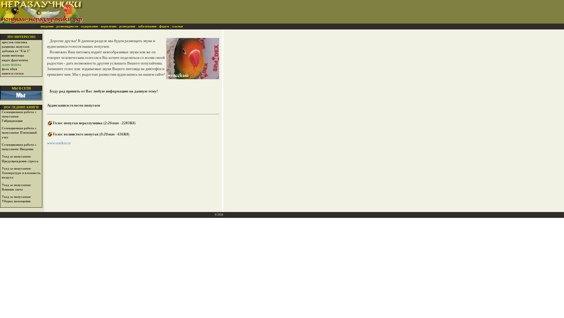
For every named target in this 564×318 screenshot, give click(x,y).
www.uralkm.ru (59, 143)
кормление (109, 26)
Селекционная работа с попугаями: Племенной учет (19, 133)
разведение (127, 26)
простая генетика (14, 42)
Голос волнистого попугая (75, 134)
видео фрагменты (15, 60)
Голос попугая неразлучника (78, 123)
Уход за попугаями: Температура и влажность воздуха (21, 173)
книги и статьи (13, 73)
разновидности (67, 26)
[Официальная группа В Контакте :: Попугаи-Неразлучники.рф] (20, 94)
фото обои (9, 69)
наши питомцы (13, 55)
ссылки (177, 26)
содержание (89, 26)
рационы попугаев (15, 46)
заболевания (147, 26)
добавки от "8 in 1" (16, 51)
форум (164, 26)
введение (47, 26)
